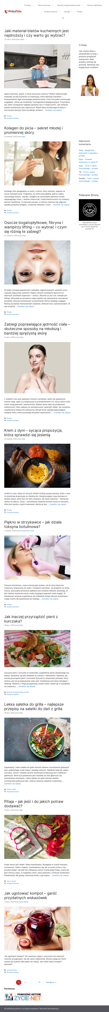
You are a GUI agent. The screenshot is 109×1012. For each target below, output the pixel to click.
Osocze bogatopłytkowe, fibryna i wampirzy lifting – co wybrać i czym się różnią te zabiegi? (35, 227)
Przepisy (27, 5)
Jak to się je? (11, 881)
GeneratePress (53, 1009)
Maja (81, 150)
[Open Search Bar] (63, 18)
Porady (79, 12)
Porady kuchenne (50, 12)
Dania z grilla (11, 789)
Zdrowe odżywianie (94, 5)
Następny (51, 982)
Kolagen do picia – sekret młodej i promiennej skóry (33, 130)
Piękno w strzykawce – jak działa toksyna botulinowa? (33, 524)
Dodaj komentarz (13, 118)
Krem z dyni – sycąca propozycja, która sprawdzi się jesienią (33, 432)
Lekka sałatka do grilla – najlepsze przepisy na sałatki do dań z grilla (34, 706)
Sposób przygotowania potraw (68, 5)
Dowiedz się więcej (53, 110)
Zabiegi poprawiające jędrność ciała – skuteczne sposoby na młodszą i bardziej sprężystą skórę (37, 328)
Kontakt (67, 12)
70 (40, 982)
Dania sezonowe (44, 5)
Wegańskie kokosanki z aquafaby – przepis (89, 153)
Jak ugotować (12, 970)
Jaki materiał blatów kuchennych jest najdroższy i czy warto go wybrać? (36, 33)
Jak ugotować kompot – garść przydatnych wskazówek (30, 895)
